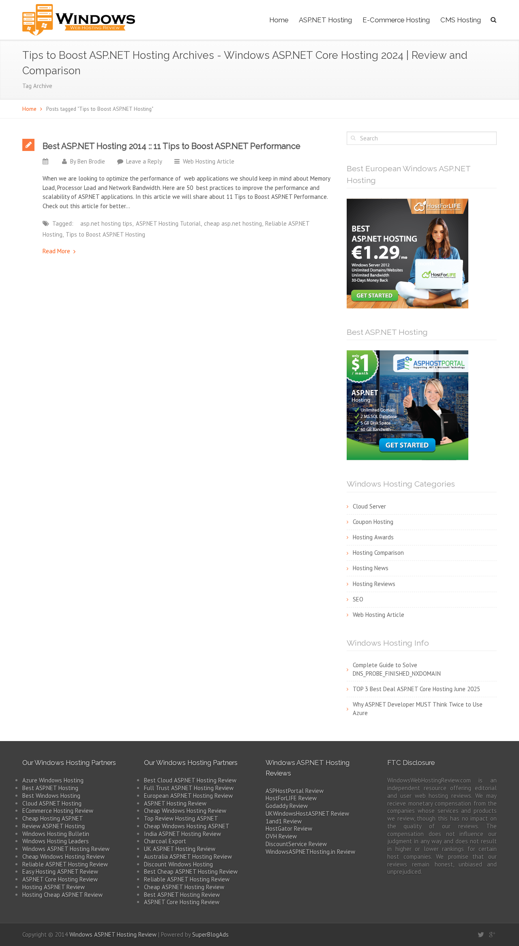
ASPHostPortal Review (295, 791)
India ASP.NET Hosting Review (182, 834)
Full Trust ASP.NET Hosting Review (189, 788)
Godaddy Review (287, 806)
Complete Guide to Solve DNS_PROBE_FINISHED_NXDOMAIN (397, 669)
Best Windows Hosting (51, 795)
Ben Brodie (91, 161)
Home (278, 20)
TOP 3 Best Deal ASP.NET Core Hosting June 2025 (416, 689)
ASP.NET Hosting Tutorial (168, 223)
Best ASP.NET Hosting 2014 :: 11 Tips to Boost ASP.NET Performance (171, 146)
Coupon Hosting (373, 522)
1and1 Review (284, 821)
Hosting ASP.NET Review (53, 887)
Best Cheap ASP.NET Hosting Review (191, 871)
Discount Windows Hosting (178, 864)
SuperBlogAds (210, 934)
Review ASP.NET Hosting (53, 826)
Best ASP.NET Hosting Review (182, 895)
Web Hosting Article (208, 161)
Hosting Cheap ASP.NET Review (62, 895)
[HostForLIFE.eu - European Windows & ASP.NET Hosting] (407, 253)
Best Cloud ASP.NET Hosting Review (190, 780)
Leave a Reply (144, 161)
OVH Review (281, 836)
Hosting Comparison (378, 552)
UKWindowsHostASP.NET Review (307, 813)
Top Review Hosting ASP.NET (181, 818)
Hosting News (370, 568)
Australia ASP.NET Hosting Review (188, 856)
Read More (56, 251)
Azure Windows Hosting (53, 780)
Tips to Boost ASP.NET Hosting (105, 234)
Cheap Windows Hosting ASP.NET (186, 826)
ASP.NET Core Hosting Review (60, 879)
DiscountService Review (296, 844)
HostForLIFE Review (291, 798)
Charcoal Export (165, 841)
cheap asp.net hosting (233, 223)
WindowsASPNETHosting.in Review (310, 851)
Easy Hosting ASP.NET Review (60, 871)
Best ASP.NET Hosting (50, 788)
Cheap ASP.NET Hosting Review (184, 887)
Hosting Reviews (374, 584)
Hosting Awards (373, 537)
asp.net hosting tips (106, 223)
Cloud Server (369, 506)
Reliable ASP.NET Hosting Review (65, 864)
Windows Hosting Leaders (55, 841)
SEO (358, 599)
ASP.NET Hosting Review (175, 803)
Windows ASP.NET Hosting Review (65, 849)
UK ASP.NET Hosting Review (179, 849)
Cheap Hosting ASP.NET (52, 818)
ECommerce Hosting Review (57, 811)
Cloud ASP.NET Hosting (51, 803)
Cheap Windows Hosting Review (63, 856)
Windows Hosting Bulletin (55, 834)
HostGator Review (289, 828)
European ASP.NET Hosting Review (188, 795)
